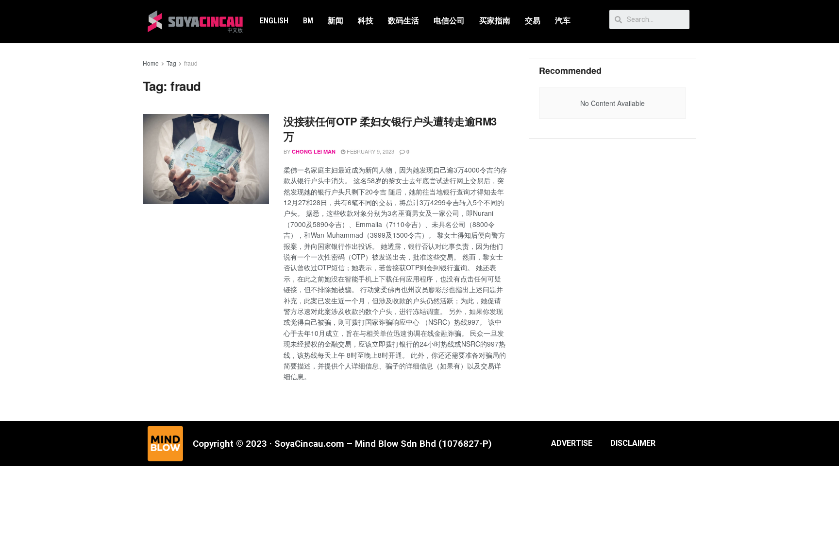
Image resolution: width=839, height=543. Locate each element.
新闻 (335, 20)
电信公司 (449, 20)
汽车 (563, 20)
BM (308, 20)
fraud (191, 63)
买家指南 (494, 20)
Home (151, 63)
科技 (365, 20)
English (274, 20)
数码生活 (403, 20)
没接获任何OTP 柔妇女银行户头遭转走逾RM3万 (390, 128)
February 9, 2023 (369, 151)
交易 (532, 20)
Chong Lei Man (314, 151)
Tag (171, 63)
